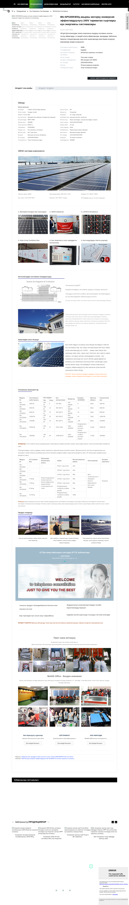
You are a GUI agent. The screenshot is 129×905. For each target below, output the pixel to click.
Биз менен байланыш (90, 4)
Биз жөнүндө (23, 4)
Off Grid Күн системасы (60, 11)
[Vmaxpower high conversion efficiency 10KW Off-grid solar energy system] (25, 833)
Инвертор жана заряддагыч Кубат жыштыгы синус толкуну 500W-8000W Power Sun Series (47, 760)
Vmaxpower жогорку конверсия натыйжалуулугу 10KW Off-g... (25, 839)
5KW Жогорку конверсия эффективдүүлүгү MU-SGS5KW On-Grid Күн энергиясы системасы (48, 761)
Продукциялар (36, 4)
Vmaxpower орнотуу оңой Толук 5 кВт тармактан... (78, 839)
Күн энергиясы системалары (39, 11)
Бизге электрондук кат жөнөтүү (103, 78)
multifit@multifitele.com (29, 883)
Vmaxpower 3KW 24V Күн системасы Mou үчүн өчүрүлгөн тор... (51, 841)
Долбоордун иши (51, 4)
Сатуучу (76, 4)
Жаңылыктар (65, 4)
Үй (14, 4)
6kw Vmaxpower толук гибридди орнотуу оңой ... (104, 840)
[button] (33, 746)
